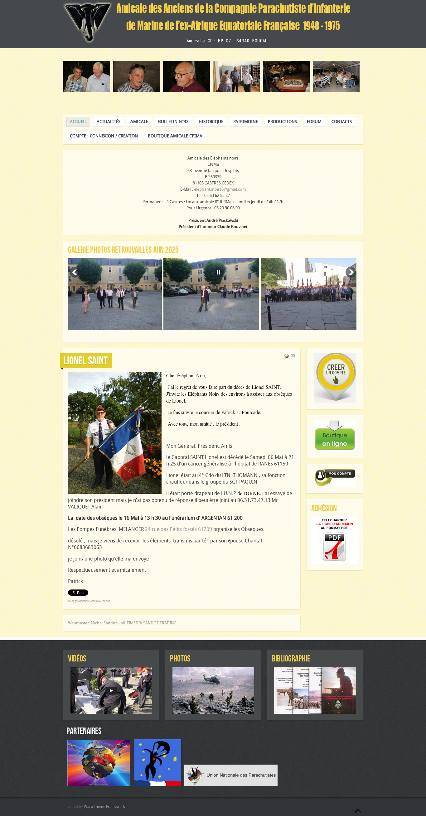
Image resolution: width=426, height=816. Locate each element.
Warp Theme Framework (104, 806)
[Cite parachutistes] (159, 784)
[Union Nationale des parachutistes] (231, 784)
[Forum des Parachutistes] (100, 784)
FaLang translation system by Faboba (89, 601)
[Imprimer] (286, 357)
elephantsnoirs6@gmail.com (220, 189)
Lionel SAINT (85, 360)
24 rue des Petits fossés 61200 (178, 529)
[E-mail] (293, 357)
